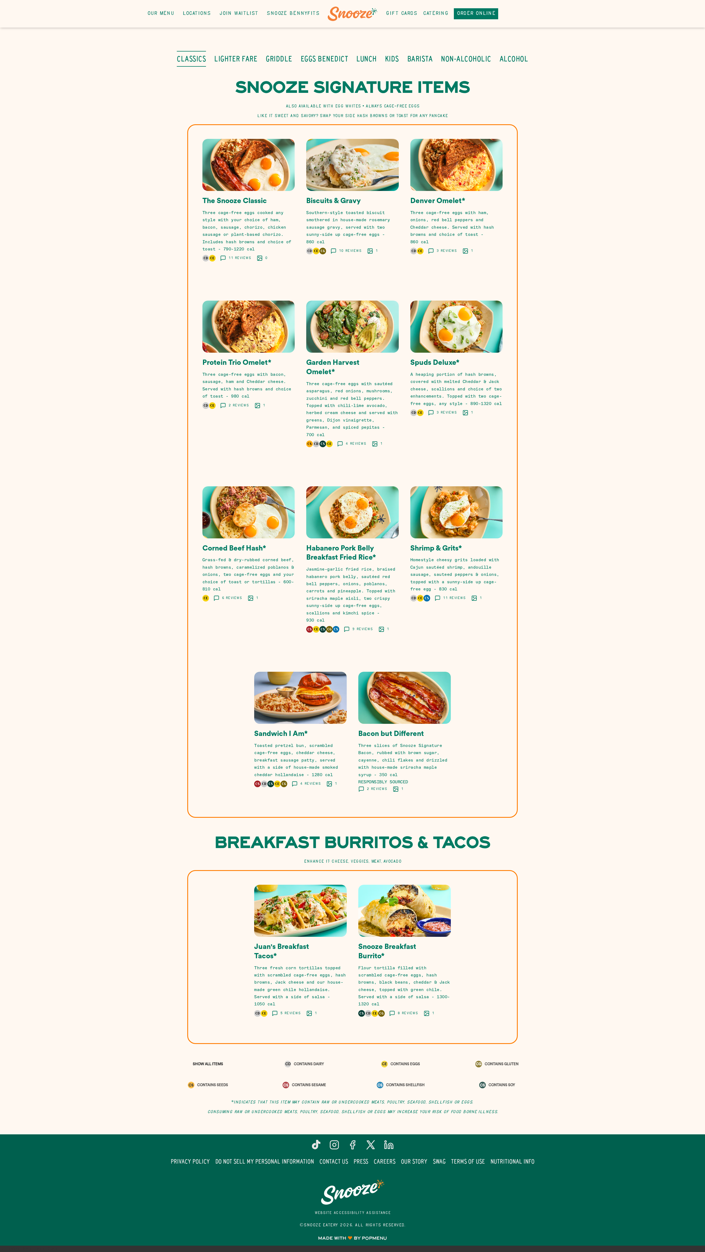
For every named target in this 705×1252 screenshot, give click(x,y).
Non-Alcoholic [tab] (466, 59)
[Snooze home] (352, 13)
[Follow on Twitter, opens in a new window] (371, 1147)
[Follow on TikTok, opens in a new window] (316, 1147)
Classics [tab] (191, 59)
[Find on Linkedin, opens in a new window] (389, 1147)
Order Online (476, 13)
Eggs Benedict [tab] (324, 59)
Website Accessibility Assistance (352, 1213)
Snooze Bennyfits (292, 13)
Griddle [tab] (279, 59)
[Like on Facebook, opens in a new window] (352, 1147)
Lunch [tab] (366, 59)
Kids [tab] (392, 59)
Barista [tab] (420, 59)
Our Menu (160, 13)
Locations (196, 13)
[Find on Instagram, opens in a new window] (334, 1147)
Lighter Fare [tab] (235, 59)
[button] (248, 207)
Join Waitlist (238, 13)
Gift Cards (401, 13)
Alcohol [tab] (514, 59)
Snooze (352, 1192)
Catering (435, 13)
